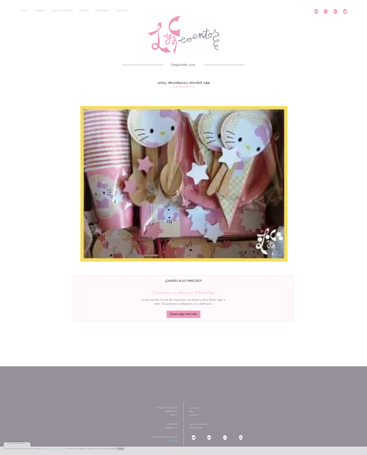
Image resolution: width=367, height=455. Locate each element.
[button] (184, 183)
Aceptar (120, 449)
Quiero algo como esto (183, 314)
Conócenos (102, 10)
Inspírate (39, 10)
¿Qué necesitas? (62, 10)
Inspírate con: (183, 65)
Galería (84, 10)
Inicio (24, 10)
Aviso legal (172, 440)
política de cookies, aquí (54, 449)
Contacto (121, 10)
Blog (192, 412)
